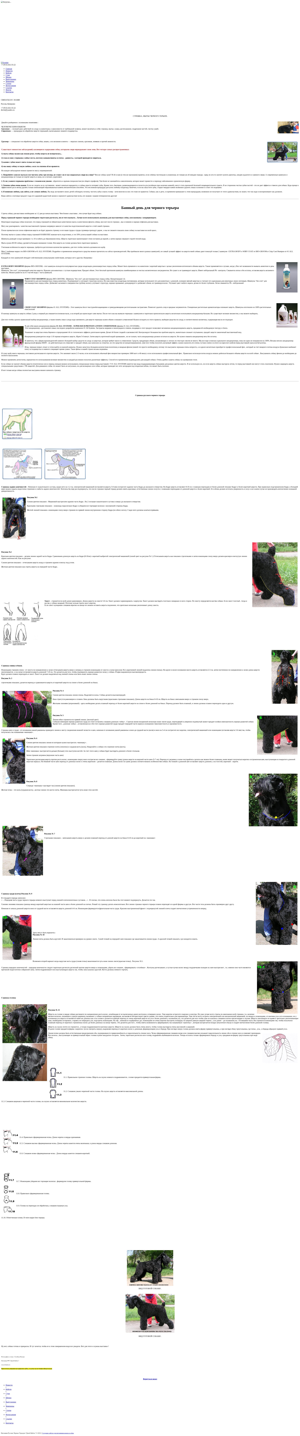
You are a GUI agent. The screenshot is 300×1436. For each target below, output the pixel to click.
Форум (8, 90)
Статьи (8, 83)
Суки (8, 75)
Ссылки (9, 88)
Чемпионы (10, 81)
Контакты (9, 92)
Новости (9, 71)
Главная (9, 69)
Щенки (8, 77)
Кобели (8, 73)
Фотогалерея (11, 86)
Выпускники (11, 79)
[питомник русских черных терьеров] (65, 32)
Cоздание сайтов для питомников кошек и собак (58, 1433)
